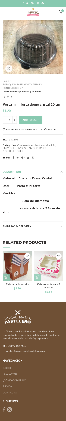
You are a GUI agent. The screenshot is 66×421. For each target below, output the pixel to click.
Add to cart (31, 120)
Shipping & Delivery (17, 226)
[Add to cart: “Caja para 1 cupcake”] (6, 277)
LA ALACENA (10, 374)
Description (12, 171)
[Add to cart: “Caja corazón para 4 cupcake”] (37, 277)
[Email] (37, 3)
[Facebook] (23, 3)
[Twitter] (27, 3)
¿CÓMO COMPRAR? (14, 380)
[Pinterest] (42, 3)
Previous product (4, 97)
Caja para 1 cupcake (17, 283)
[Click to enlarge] (8, 68)
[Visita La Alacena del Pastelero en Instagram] (9, 410)
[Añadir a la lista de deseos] (27, 256)
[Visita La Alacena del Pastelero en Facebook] (4, 410)
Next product (11, 97)
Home (6, 81)
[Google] (32, 3)
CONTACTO (10, 392)
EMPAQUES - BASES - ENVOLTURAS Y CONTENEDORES (22, 86)
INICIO (7, 367)
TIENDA (7, 386)
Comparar (50, 129)
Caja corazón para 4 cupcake (48, 285)
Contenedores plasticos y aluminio (22, 91)
